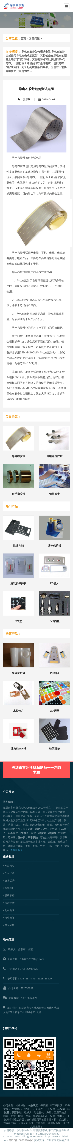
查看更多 (15, 850)
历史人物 (38, 1134)
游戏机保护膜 (18, 583)
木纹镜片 (18, 710)
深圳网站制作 (24, 1130)
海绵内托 (18, 545)
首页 (23, 38)
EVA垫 (18, 621)
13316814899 (27, 978)
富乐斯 (26, 99)
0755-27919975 (29, 968)
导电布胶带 (18, 456)
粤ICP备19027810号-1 (21, 1140)
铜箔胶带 (54, 493)
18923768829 (44, 978)
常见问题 (34, 38)
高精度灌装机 (40, 1130)
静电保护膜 (18, 673)
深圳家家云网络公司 (58, 1140)
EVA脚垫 (54, 710)
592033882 (27, 988)
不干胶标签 (54, 1130)
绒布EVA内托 (18, 748)
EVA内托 (54, 621)
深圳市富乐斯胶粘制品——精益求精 (36, 770)
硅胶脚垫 (54, 748)
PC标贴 (54, 673)
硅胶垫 (47, 1134)
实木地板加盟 (24, 1134)
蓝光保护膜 (54, 545)
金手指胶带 (18, 493)
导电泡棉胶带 (55, 456)
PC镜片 (54, 583)
